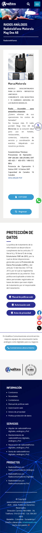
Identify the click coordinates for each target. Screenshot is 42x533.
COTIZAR (22, 197)
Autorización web (22, 304)
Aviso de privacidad (22, 312)
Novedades (13, 396)
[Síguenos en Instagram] (39, 317)
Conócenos (13, 392)
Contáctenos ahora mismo (21, 348)
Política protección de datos (19, 415)
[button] (32, 63)
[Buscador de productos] (28, 4)
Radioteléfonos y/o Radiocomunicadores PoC (19, 482)
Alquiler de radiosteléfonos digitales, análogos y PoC (19, 429)
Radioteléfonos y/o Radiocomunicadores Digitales (21, 475)
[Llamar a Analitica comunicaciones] (38, 126)
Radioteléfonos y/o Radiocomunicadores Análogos (21, 468)
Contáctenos (13, 400)
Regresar (22, 211)
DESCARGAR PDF (15, 178)
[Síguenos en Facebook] (39, 312)
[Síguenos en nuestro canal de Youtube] (39, 322)
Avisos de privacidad (16, 412)
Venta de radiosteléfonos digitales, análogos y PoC (19, 453)
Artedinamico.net (29, 522)
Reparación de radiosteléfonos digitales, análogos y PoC (21, 446)
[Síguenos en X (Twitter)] (39, 328)
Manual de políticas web (22, 297)
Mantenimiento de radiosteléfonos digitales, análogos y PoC (19, 438)
